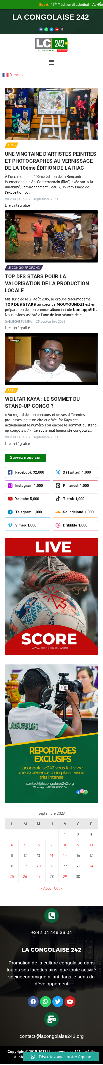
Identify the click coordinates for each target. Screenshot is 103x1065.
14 (51, 855)
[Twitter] (52, 29)
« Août (45, 888)
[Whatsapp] (46, 29)
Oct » (58, 888)
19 (25, 866)
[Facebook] (41, 29)
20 (38, 866)
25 (12, 876)
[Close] (99, 3)
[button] (51, 62)
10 (91, 845)
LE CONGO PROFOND (24, 267)
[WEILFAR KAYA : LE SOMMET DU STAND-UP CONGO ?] (51, 359)
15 (65, 855)
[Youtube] (57, 29)
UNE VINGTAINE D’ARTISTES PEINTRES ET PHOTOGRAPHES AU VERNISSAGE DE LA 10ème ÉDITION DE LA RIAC (50, 161)
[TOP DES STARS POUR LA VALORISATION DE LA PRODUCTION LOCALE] (51, 236)
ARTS (12, 145)
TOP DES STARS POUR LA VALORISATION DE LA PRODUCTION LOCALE (47, 283)
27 (38, 876)
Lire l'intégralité (17, 205)
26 (25, 876)
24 (91, 866)
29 (65, 876)
